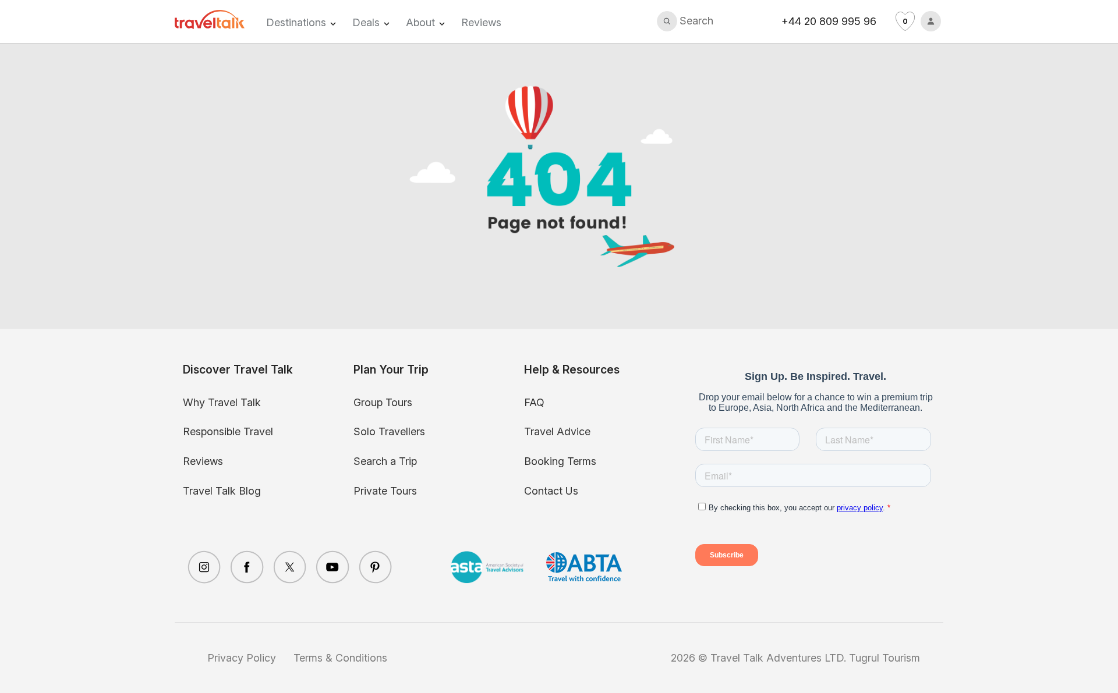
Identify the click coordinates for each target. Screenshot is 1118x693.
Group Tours (382, 402)
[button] (685, 21)
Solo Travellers (389, 431)
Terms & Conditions (340, 658)
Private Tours (385, 491)
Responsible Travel (228, 431)
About (420, 22)
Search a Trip (385, 461)
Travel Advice (557, 431)
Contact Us (551, 491)
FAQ (534, 402)
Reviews (481, 22)
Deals (366, 22)
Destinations (296, 22)
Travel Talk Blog (222, 491)
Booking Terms (560, 461)
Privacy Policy (241, 658)
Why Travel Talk (222, 402)
